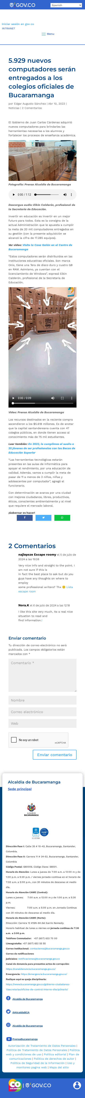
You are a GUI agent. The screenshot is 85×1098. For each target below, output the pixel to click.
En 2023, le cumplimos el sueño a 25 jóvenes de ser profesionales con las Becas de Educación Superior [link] (41, 448)
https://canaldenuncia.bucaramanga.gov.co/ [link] (31, 969)
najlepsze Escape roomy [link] (37, 554)
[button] (75, 34)
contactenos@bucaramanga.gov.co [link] (50, 948)
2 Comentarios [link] (32, 108)
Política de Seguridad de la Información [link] (37, 1063)
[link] (22, 7)
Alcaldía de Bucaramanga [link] (27, 999)
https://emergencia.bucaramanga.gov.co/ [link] (44, 974)
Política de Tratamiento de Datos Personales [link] (37, 1050)
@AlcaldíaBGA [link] (20, 1012)
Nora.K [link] (23, 605)
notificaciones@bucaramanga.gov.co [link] (39, 958)
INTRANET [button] (8, 28)
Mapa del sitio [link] (59, 1067)
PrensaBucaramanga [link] (25, 1039)
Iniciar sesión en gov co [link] (18, 24)
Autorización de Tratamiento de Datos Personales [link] (42, 1045)
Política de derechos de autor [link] (54, 1058)
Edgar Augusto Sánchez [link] (30, 103)
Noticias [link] (13, 108)
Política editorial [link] (55, 1054)
